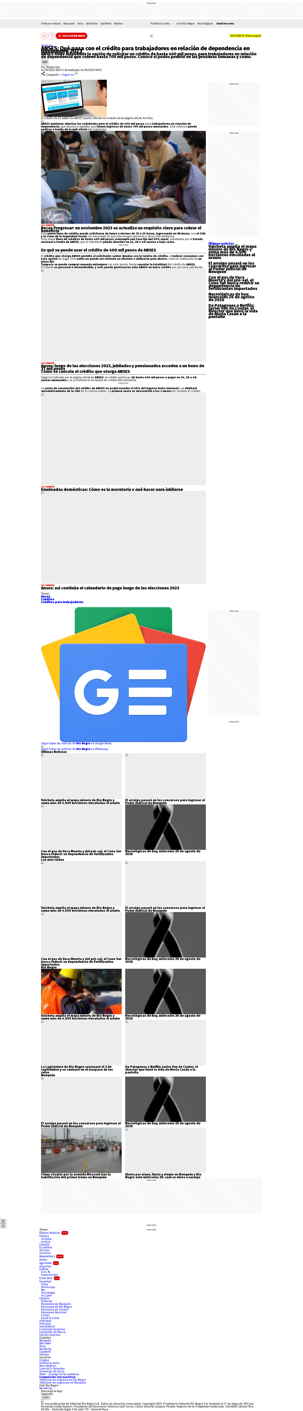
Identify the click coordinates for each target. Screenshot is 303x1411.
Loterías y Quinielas (52, 1368)
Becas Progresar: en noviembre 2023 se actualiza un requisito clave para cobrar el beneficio (121, 229)
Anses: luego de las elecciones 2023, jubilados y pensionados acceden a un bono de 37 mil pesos (122, 367)
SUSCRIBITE (245, 35)
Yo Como (46, 1295)
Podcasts (45, 1323)
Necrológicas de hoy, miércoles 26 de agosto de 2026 (231, 297)
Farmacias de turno (51, 1371)
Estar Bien (49, 1278)
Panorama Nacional (53, 1312)
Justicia (45, 1241)
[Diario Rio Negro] (42, 1401)
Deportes (45, 1266)
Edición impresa (49, 1335)
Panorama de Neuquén (56, 1304)
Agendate (48, 1263)
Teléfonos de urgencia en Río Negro (62, 1380)
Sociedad (45, 1281)
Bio (43, 1290)
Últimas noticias (51, 23)
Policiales (45, 1320)
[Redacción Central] (45, 59)
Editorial (46, 1301)
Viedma (118, 23)
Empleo (44, 1360)
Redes (43, 1259)
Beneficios (46, 1388)
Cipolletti (105, 23)
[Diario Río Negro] (151, 35)
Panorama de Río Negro (56, 1306)
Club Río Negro (185, 23)
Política (44, 1236)
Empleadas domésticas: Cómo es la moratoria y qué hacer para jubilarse (112, 489)
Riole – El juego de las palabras (59, 1374)
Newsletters (51, 1256)
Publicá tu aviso (49, 1363)
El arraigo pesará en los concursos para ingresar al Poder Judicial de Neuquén (232, 267)
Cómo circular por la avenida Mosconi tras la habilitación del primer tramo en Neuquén (76, 1175)
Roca (80, 23)
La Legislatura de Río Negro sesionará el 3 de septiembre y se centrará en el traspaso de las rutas (77, 1069)
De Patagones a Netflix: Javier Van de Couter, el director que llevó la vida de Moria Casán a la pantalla (233, 311)
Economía (45, 1247)
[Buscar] (51, 36)
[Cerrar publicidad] (3, 1221)
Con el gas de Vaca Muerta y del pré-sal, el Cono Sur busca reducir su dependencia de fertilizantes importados (233, 283)
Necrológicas (205, 23)
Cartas (45, 1315)
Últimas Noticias (53, 1232)
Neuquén (69, 23)
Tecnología (48, 1292)
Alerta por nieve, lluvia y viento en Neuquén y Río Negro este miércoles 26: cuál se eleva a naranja (163, 1175)
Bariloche (92, 23)
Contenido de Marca (52, 1332)
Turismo (44, 1250)
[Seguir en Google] (42, 121)
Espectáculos (49, 1274)
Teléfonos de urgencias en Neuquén (62, 1382)
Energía (44, 1244)
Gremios (46, 1239)
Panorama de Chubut (54, 1309)
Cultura (43, 1269)
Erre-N (45, 1272)
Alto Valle (45, 1343)
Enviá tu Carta (50, 1318)
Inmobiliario (47, 1326)
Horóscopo (48, 1287)
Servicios (47, 45)
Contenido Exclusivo (52, 1329)
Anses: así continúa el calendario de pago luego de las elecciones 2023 (110, 588)
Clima (44, 1284)
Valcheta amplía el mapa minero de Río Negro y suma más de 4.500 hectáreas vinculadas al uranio (232, 252)
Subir (45, 1397)
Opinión (44, 1298)
